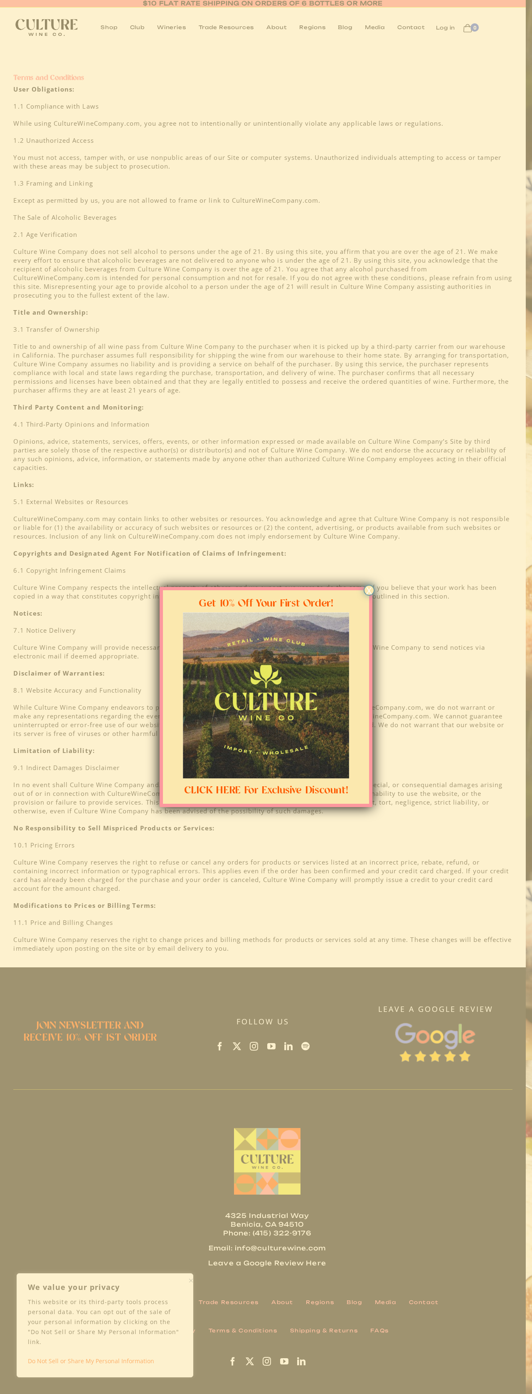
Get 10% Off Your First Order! (266, 604)
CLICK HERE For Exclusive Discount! (266, 790)
